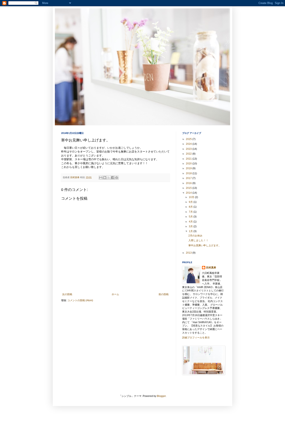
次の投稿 (67, 294)
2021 (189, 158)
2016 (189, 183)
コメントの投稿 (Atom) (80, 300)
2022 (189, 153)
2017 (189, 178)
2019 (189, 168)
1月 (191, 231)
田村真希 (211, 267)
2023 (189, 148)
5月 (191, 216)
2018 (189, 173)
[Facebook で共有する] (113, 177)
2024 (189, 143)
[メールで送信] (101, 177)
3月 (191, 226)
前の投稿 (164, 294)
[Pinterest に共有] (117, 177)
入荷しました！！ (198, 240)
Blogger (161, 396)
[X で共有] (109, 177)
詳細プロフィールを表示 (196, 337)
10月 (192, 197)
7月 (191, 211)
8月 (191, 206)
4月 (191, 221)
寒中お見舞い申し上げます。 (204, 245)
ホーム (115, 294)
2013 (189, 252)
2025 (189, 139)
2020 (189, 163)
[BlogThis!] (105, 177)
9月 (191, 202)
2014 (189, 192)
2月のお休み (195, 235)
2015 (189, 188)
